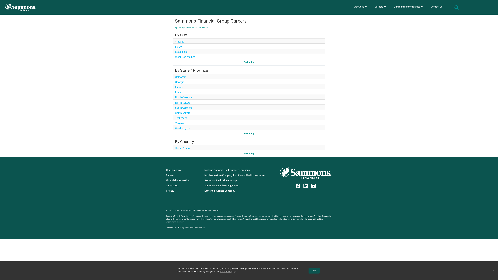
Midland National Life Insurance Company (227, 170)
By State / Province (190, 28)
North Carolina (183, 97)
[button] (456, 7)
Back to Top (249, 62)
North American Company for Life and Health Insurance (234, 175)
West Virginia (182, 128)
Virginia (179, 123)
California (180, 77)
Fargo (178, 46)
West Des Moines (185, 56)
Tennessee (181, 118)
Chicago (179, 41)
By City (178, 28)
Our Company (173, 170)
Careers (170, 175)
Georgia (179, 82)
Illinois (179, 87)
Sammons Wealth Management (221, 185)
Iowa (178, 92)
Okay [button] (314, 270)
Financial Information (177, 180)
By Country (203, 28)
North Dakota (182, 102)
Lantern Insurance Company (219, 190)
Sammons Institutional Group (220, 180)
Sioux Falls (181, 51)
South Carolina (183, 107)
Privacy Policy (225, 271)
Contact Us (172, 185)
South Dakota (182, 112)
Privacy (170, 190)
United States (182, 148)
